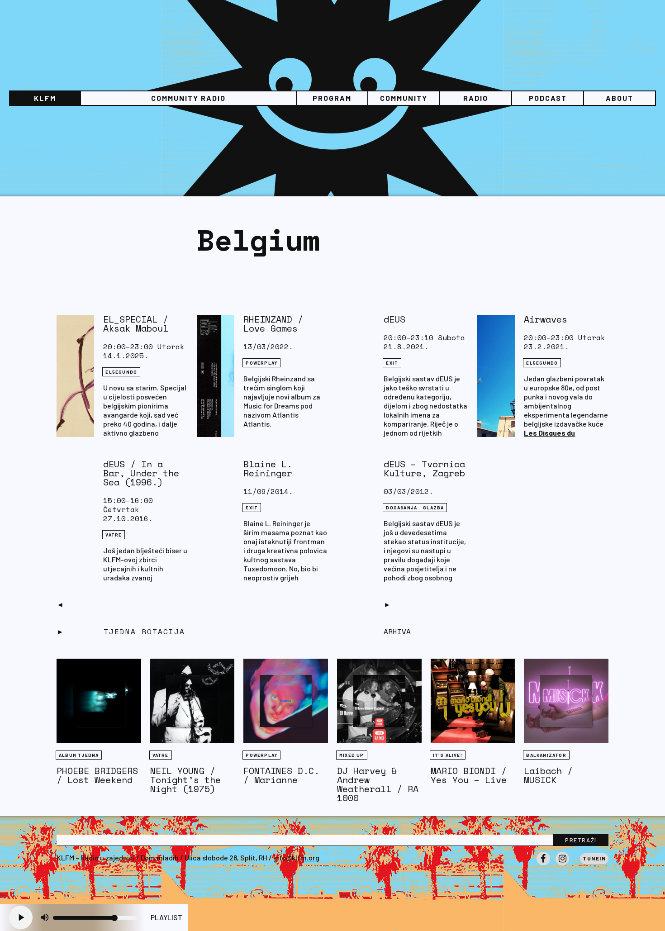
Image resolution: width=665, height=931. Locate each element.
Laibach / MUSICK (548, 775)
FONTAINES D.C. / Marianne (281, 775)
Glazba (433, 507)
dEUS (394, 319)
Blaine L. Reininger (267, 468)
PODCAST (548, 98)
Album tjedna (79, 755)
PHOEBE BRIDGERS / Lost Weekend (97, 775)
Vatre (113, 534)
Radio (475, 98)
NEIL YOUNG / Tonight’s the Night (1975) (185, 779)
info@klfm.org (296, 857)
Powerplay (261, 363)
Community (404, 98)
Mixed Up (351, 755)
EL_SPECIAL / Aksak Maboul (135, 324)
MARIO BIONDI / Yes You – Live (469, 775)
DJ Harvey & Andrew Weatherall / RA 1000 (377, 784)
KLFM (45, 98)
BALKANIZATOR (546, 755)
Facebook (543, 864)
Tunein (594, 858)
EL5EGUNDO (121, 372)
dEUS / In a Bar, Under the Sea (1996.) (141, 473)
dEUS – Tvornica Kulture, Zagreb (424, 468)
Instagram (562, 864)
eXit (392, 363)
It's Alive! (447, 755)
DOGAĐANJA (401, 507)
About (619, 98)
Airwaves (545, 319)
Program (332, 98)
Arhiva (397, 631)
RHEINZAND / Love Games (273, 324)
